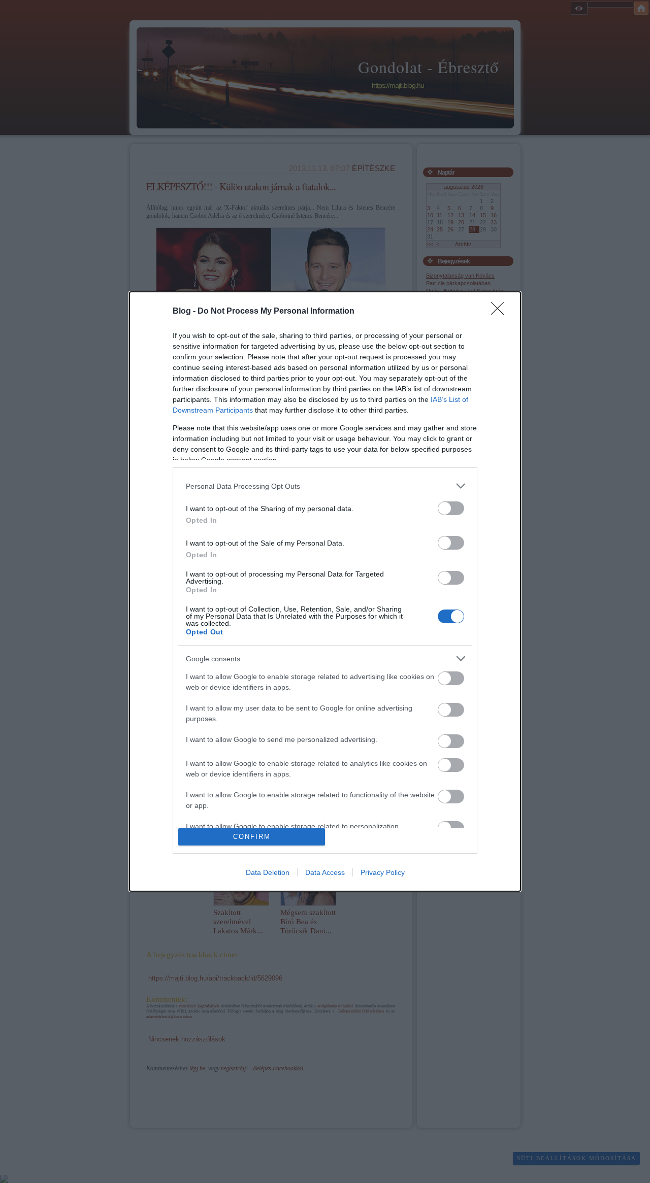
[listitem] (325, 486)
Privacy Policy (383, 872)
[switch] (451, 508)
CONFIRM (252, 836)
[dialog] (325, 591)
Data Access (325, 872)
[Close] (500, 311)
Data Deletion (267, 872)
